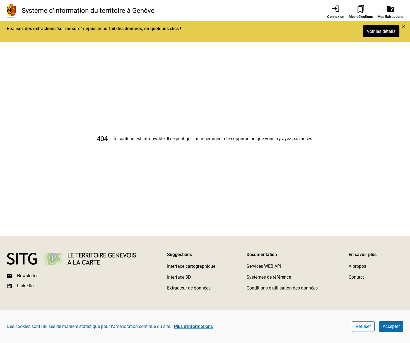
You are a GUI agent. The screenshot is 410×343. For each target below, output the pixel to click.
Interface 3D (179, 277)
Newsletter (27, 275)
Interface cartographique (191, 266)
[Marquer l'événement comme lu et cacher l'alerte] (403, 26)
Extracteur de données (189, 288)
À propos (357, 266)
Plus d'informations (193, 326)
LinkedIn (25, 285)
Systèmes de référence (269, 277)
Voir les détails (381, 31)
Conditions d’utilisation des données (282, 288)
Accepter (391, 326)
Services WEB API (264, 266)
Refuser (363, 326)
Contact (356, 277)
